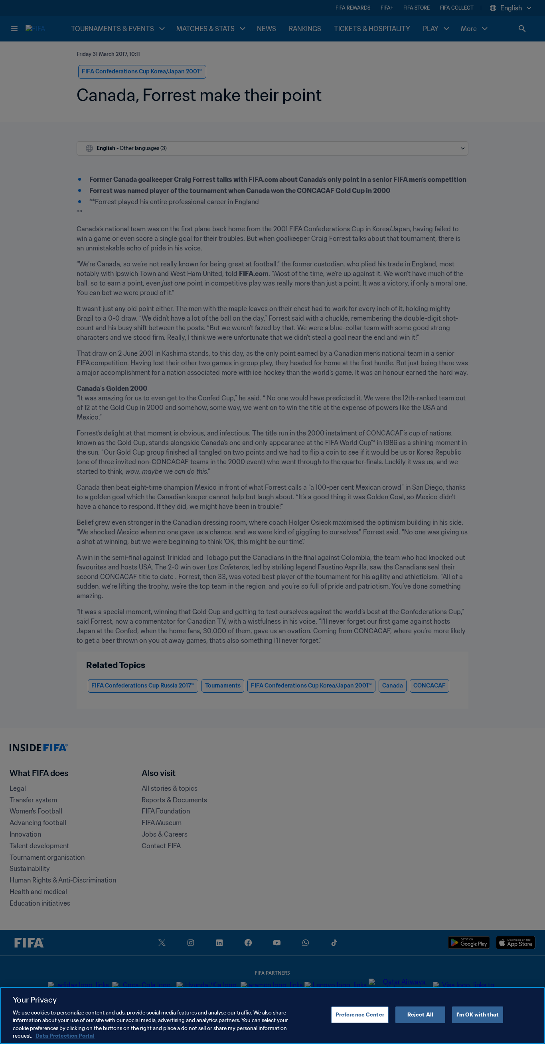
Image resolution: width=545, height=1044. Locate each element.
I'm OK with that (477, 1014)
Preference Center (360, 1014)
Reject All (420, 1014)
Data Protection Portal (65, 1035)
